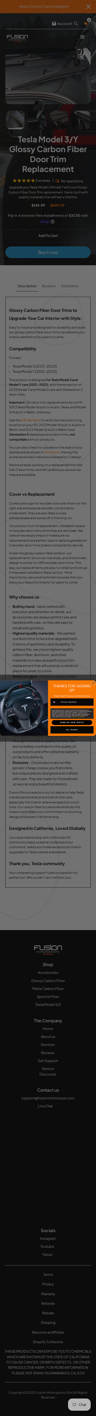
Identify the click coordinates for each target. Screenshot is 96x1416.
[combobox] (55, 702)
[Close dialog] (93, 683)
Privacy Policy (75, 717)
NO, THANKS (72, 730)
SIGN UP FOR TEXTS (72, 722)
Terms (82, 717)
